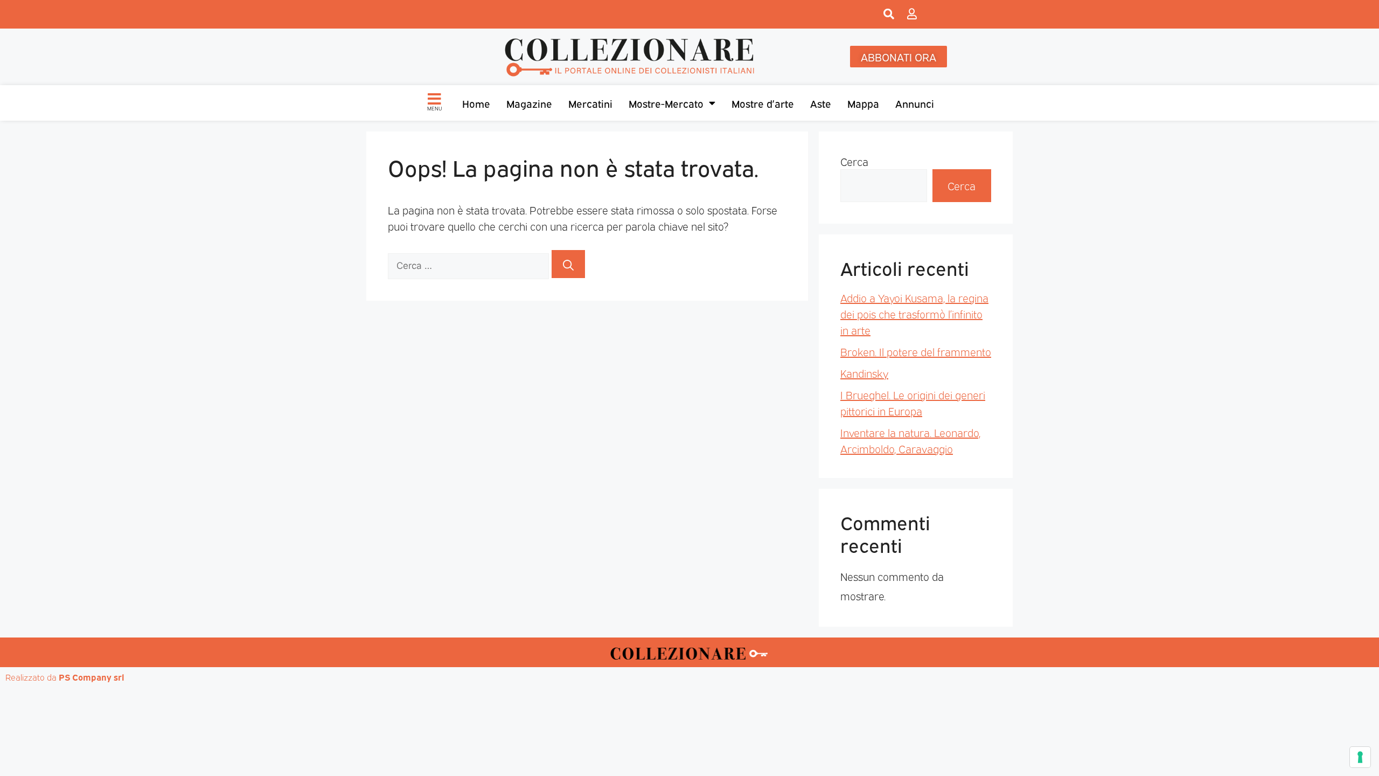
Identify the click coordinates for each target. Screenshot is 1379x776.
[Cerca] (568, 264)
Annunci (914, 103)
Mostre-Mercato (666, 103)
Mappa (863, 103)
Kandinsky (864, 373)
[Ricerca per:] (470, 264)
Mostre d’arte (763, 103)
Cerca (854, 161)
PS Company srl (91, 677)
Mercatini (590, 103)
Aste (820, 103)
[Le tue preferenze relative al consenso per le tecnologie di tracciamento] (1360, 757)
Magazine (529, 103)
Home (476, 103)
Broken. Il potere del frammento (915, 351)
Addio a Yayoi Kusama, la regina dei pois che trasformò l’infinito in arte (914, 313)
